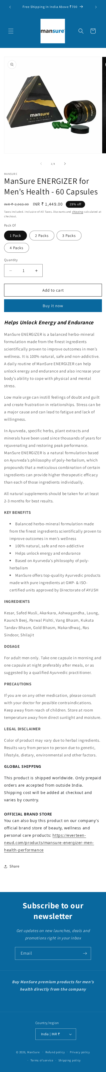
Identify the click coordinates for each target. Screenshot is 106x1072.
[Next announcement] (96, 7)
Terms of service (41, 1060)
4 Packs (16, 247)
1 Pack (15, 235)
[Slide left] (41, 164)
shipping (77, 211)
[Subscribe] (85, 953)
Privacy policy (80, 1052)
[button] (11, 31)
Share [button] (15, 866)
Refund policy (55, 1052)
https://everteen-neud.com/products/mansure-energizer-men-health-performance (49, 843)
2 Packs (42, 235)
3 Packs (69, 235)
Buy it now (53, 305)
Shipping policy (69, 1060)
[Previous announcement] (10, 7)
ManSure (33, 1052)
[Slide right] (65, 164)
